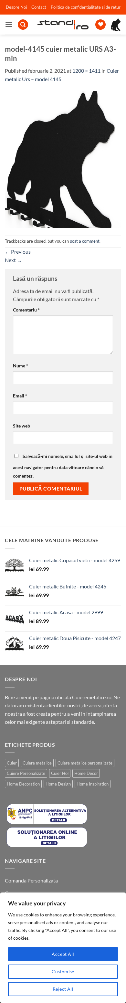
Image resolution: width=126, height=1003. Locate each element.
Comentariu (26, 309)
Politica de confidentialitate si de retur (86, 7)
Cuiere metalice (37, 762)
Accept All (63, 954)
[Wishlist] (100, 24)
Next (13, 260)
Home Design (58, 784)
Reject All (63, 989)
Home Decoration (23, 784)
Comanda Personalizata (31, 880)
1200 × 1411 (86, 71)
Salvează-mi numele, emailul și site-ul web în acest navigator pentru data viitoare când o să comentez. (62, 466)
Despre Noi (16, 7)
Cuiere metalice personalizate (85, 762)
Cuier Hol (59, 773)
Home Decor (86, 773)
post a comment (85, 241)
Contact (38, 7)
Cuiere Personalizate (26, 773)
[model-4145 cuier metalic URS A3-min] (63, 158)
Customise (63, 971)
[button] (9, 24)
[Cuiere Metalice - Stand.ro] (63, 24)
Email (20, 395)
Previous (18, 251)
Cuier (12, 762)
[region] (63, 947)
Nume (20, 365)
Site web (21, 425)
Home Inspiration (93, 784)
